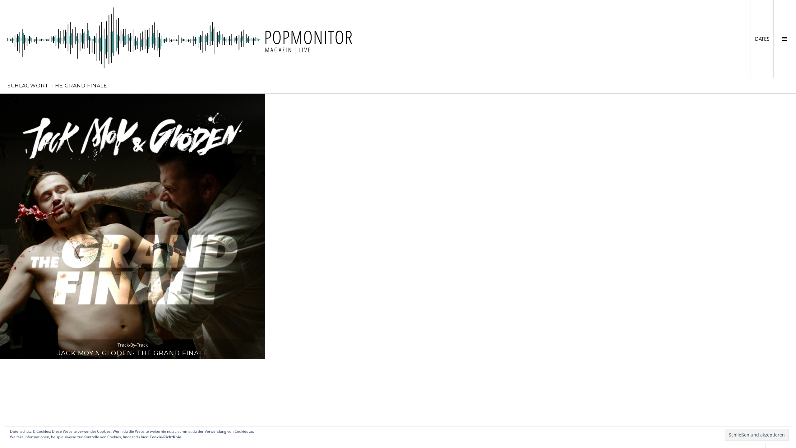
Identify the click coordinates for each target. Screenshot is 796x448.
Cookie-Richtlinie (165, 437)
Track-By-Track (133, 345)
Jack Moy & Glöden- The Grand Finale (133, 353)
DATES (764, 38)
